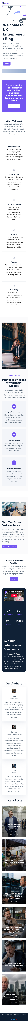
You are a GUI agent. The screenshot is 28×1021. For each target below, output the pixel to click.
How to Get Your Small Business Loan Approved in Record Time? (14, 929)
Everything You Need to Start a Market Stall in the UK (14, 862)
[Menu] (25, 2)
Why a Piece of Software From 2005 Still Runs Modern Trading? (14, 896)
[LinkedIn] (14, 1019)
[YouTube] (16, 1019)
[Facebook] (11, 1019)
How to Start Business (9, 547)
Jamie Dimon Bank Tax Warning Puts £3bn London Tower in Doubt (14, 997)
